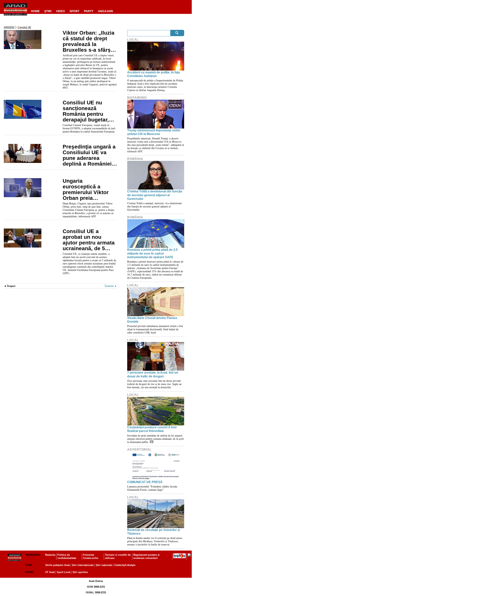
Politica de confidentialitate (66, 556)
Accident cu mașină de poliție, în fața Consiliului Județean (153, 74)
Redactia (50, 554)
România (135, 158)
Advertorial (139, 449)
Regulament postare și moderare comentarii (146, 556)
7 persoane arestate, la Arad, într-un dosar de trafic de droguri (152, 374)
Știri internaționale (83, 565)
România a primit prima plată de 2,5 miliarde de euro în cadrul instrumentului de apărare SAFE (152, 253)
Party (88, 11)
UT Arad (50, 572)
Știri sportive (80, 572)
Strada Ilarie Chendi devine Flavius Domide (152, 319)
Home (35, 11)
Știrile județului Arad (57, 565)
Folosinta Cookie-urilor (90, 556)
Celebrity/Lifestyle (124, 565)
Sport (74, 11)
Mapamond (137, 97)
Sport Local (63, 572)
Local (133, 39)
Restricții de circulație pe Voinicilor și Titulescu (153, 531)
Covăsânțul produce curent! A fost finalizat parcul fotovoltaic (152, 429)
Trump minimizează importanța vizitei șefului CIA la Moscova (153, 132)
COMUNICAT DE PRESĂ (145, 482)
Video (60, 11)
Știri (28, 565)
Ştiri (47, 11)
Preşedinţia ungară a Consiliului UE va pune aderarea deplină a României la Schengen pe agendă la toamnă (89, 155)
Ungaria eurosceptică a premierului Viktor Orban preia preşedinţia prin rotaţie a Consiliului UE (87, 189)
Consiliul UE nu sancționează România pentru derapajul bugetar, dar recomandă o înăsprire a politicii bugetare (86, 111)
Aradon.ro (32, 554)
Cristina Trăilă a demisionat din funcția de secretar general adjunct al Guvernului (154, 195)
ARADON (9, 27)
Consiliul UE (24, 27)
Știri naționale (104, 565)
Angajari (105, 11)
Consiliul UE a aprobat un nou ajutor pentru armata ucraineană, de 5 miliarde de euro (89, 240)
